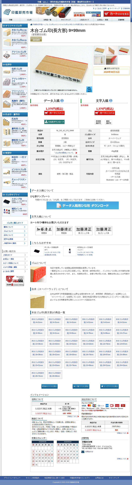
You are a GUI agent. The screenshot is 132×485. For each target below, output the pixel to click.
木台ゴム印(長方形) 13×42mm (54, 342)
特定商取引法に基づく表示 (54, 478)
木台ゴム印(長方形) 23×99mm (88, 363)
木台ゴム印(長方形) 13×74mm (105, 342)
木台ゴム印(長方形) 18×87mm (105, 353)
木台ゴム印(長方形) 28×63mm (122, 363)
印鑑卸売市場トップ (40, 24)
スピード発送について (10, 263)
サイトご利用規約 (32, 478)
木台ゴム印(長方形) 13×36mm (38, 342)
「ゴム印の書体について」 (64, 153)
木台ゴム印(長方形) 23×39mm (122, 353)
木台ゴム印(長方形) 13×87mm (122, 342)
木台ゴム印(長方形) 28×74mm (38, 374)
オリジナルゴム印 (61, 24)
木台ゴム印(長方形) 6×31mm (122, 320)
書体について (8, 227)
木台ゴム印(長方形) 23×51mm (38, 363)
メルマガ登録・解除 (10, 267)
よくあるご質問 (100, 8)
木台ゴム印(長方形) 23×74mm (71, 363)
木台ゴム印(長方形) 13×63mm (88, 342)
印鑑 (10, 20)
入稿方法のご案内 (10, 243)
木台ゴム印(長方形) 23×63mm (54, 363)
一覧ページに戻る (82, 386)
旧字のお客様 (8, 239)
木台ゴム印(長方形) (76, 24)
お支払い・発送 (102, 20)
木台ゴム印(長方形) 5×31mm (54, 320)
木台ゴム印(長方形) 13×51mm (71, 342)
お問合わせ (99, 478)
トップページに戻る (111, 386)
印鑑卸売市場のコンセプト (80, 478)
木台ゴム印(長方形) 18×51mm (54, 353)
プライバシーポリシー (12, 478)
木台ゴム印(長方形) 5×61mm (105, 320)
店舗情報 (126, 8)
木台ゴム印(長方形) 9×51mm (54, 331)
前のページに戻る (50, 386)
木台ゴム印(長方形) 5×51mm (88, 320)
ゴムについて (8, 231)
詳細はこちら (72, 416)
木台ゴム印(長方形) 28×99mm (54, 374)
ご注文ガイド (84, 20)
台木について (8, 235)
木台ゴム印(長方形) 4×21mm (38, 320)
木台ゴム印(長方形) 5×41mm (71, 320)
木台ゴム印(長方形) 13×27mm (122, 331)
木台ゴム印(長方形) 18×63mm (71, 353)
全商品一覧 (47, 20)
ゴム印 (29, 20)
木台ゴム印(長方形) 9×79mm (88, 331)
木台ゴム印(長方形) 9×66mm (71, 331)
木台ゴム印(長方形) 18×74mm (88, 353)
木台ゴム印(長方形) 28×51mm (105, 363)
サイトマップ (115, 8)
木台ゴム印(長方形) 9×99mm (105, 331)
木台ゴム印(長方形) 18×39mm (38, 353)
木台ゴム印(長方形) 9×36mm (38, 331)
